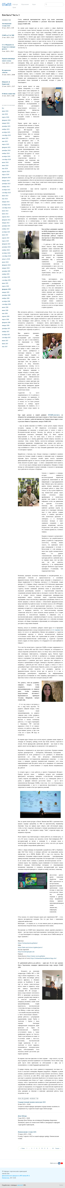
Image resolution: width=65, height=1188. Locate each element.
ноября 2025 (5, 129)
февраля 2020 (6, 265)
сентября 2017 (6, 337)
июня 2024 (5, 165)
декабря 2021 (6, 226)
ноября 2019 (5, 274)
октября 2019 (6, 277)
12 (47, 1148)
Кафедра (15, 4)
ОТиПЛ (6, 4)
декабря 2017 (6, 328)
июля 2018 (5, 307)
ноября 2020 (6, 250)
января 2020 (6, 268)
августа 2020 (6, 259)
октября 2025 (6, 132)
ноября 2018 (5, 298)
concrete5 (20, 1185)
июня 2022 (5, 214)
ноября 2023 (5, 187)
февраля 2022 (6, 220)
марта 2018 (5, 319)
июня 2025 (5, 138)
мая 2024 (5, 168)
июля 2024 (5, 162)
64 (52, 1148)
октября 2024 (6, 156)
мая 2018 (5, 313)
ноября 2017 (5, 331)
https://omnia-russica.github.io (36, 956)
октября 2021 (6, 232)
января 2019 (5, 292)
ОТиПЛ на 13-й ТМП (8, 35)
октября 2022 (6, 205)
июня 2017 (5, 344)
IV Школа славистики (8, 94)
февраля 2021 (6, 244)
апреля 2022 (5, 217)
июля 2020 (5, 262)
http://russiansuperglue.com (26, 952)
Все (3, 108)
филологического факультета (11, 1176)
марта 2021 (5, 241)
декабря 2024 (6, 150)
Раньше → (58, 1148)
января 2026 (5, 123)
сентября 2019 (6, 280)
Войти (61, 1185)
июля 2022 (5, 211)
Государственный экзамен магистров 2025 (32, 1102)
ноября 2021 (5, 229)
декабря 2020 (6, 247)
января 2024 (5, 181)
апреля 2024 (5, 171)
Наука (34, 4)
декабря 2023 (6, 183)
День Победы (22, 1116)
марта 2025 (5, 144)
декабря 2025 (6, 126)
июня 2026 (5, 111)
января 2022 (5, 223)
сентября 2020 (6, 256)
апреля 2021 (5, 238)
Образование (25, 4)
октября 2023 (6, 190)
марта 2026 (5, 117)
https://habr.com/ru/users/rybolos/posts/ (30, 947)
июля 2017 (5, 340)
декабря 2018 (6, 295)
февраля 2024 (6, 177)
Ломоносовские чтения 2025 (27, 1132)
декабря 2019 (6, 271)
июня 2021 (5, 235)
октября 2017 (6, 334)
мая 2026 (5, 114)
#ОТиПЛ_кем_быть (54, 415)
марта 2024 (5, 174)
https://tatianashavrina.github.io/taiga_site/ (44, 958)
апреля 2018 (5, 316)
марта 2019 (5, 286)
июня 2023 (5, 196)
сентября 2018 (6, 304)
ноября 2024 (5, 153)
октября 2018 (6, 301)
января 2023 (5, 202)
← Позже (22, 1148)
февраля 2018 (6, 322)
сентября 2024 (6, 159)
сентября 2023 (6, 193)
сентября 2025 (6, 135)
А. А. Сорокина (56, 630)
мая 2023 (5, 199)
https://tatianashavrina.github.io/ (28, 943)
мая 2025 (5, 141)
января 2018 (5, 325)
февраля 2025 (6, 147)
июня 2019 (5, 283)
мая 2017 (4, 346)
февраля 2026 (6, 120)
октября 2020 (6, 253)
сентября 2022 (6, 208)
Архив (14, 7)
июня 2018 (5, 310)
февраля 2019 (6, 289)
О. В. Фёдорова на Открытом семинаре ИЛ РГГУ (8, 47)
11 (44, 1148)
